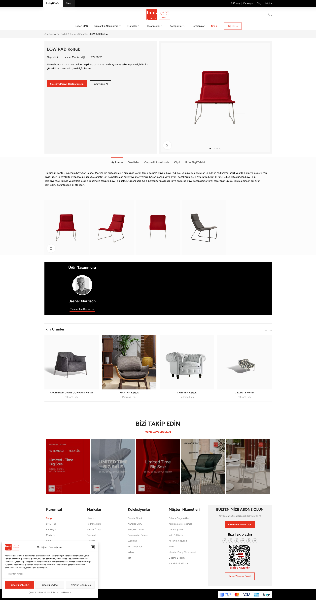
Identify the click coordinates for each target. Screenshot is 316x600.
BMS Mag (51, 523)
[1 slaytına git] (210, 148)
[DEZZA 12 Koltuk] (244, 362)
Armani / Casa (94, 529)
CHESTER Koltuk (187, 392)
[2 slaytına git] (213, 148)
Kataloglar (51, 529)
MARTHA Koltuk (129, 392)
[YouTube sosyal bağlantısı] (242, 540)
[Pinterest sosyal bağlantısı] (248, 540)
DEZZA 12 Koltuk (244, 392)
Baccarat (91, 535)
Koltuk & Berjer (68, 34)
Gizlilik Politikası (51, 592)
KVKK (172, 546)
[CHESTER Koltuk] (187, 362)
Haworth (91, 518)
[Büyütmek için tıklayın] (167, 145)
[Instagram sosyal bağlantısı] (236, 540)
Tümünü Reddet (50, 584)
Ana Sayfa (49, 34)
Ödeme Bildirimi (177, 557)
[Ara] (270, 14)
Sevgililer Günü (136, 529)
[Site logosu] (158, 14)
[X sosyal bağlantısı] (230, 540)
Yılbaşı (131, 552)
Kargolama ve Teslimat (180, 523)
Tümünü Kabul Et (19, 584)
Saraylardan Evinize (138, 535)
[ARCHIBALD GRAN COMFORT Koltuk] (71, 362)
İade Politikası (176, 535)
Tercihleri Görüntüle (80, 584)
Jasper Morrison (82, 301)
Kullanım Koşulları (178, 540)
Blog (48, 540)
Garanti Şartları (176, 529)
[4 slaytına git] (220, 148)
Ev (58, 34)
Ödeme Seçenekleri (179, 518)
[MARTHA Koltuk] (129, 362)
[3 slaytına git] (217, 148)
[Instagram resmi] (68, 466)
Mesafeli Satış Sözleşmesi (182, 552)
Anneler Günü (135, 523)
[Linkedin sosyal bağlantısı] (254, 540)
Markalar (50, 535)
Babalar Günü (135, 518)
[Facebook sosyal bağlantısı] (224, 540)
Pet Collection (135, 546)
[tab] (117, 160)
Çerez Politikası (36, 592)
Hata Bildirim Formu (179, 563)
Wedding (132, 540)
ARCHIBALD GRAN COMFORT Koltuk (71, 392)
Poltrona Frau (71, 396)
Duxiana (91, 540)
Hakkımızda (66, 592)
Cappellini (83, 34)
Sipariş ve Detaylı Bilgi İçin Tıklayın (66, 84)
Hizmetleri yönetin (15, 574)
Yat (129, 557)
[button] (93, 547)
